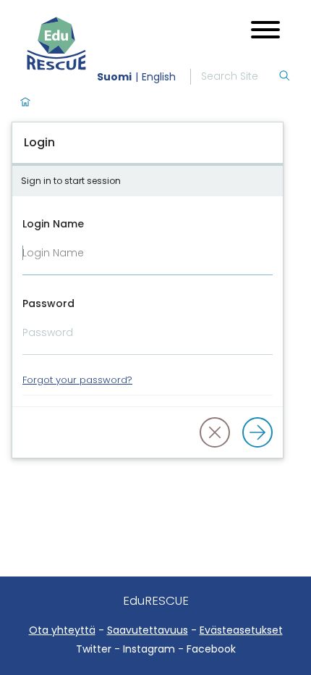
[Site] (92, 43)
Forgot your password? (77, 380)
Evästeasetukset (241, 630)
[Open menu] (265, 31)
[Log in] (257, 432)
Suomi (114, 77)
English (159, 77)
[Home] (25, 103)
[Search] (284, 77)
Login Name (53, 224)
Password (48, 303)
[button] (215, 432)
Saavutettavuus (147, 630)
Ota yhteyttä (62, 630)
